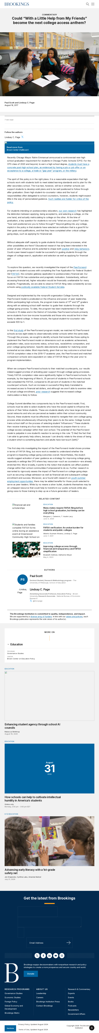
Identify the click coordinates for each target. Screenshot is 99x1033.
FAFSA (15, 274)
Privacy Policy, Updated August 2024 (33, 1024)
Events (71, 997)
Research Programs (17, 989)
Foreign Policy (11, 1001)
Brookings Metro (12, 1013)
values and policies (74, 616)
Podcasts (72, 1005)
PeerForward (79, 267)
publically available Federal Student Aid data (42, 287)
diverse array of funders (41, 616)
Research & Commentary (79, 989)
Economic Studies (13, 997)
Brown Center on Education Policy (21, 659)
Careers (39, 997)
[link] (16, 644)
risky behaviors (81, 249)
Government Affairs (76, 1014)
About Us (42, 989)
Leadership (41, 993)
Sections (10, 1028)
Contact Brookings (44, 1005)
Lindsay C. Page (27, 102)
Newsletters (73, 1010)
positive (65, 249)
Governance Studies (15, 653)
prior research (43, 391)
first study (18, 330)
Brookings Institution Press (48, 1001)
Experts (71, 993)
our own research (68, 210)
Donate (30, 974)
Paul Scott (9, 102)
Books (71, 1001)
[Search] (87, 4)
